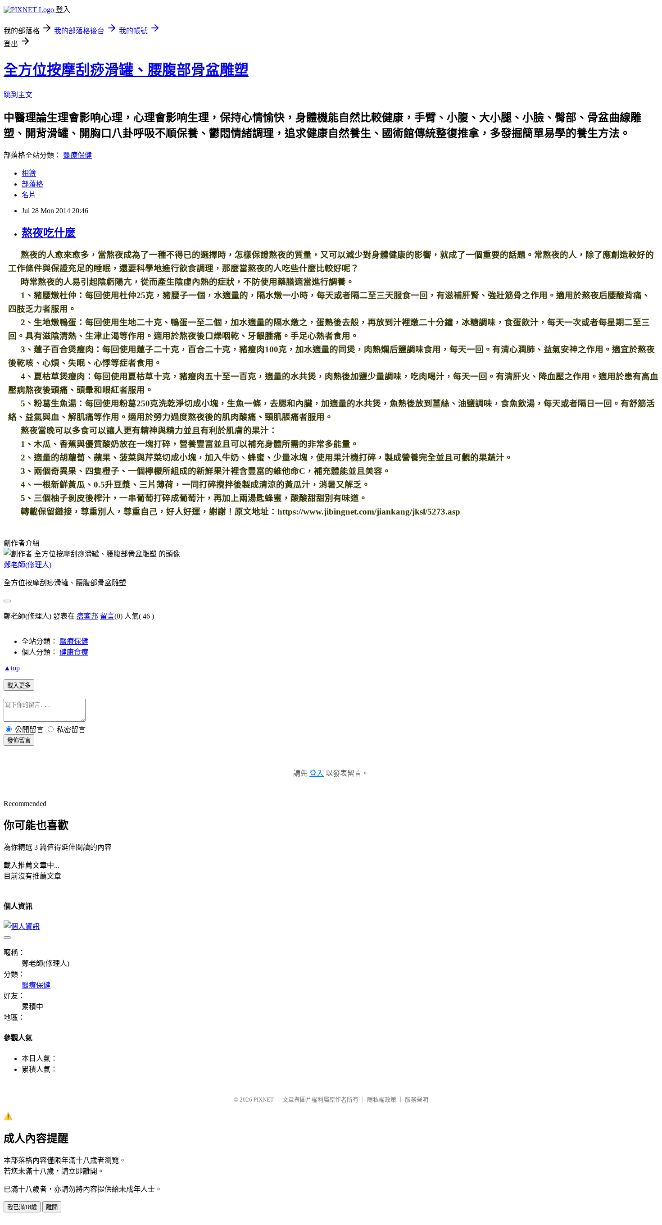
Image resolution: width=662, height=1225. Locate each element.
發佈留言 (19, 740)
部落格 (32, 184)
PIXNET (264, 1099)
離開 (52, 1207)
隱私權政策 (381, 1099)
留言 (107, 616)
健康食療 (73, 652)
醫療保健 (77, 155)
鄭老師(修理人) (27, 565)
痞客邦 (87, 616)
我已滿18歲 (22, 1207)
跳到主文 (18, 95)
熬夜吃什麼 (49, 233)
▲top (12, 668)
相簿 (29, 173)
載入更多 (19, 685)
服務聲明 (416, 1099)
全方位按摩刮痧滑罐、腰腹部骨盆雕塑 (126, 70)
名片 (29, 195)
